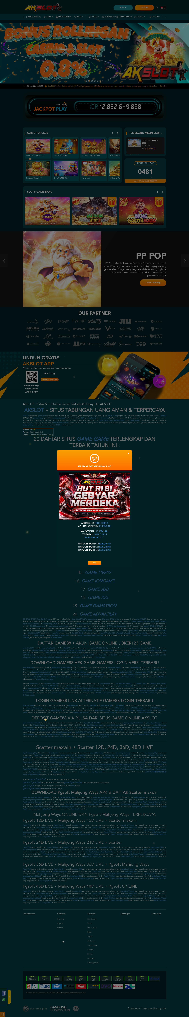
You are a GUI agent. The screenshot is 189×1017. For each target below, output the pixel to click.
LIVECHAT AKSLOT (94, 538)
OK (94, 563)
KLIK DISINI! (102, 523)
